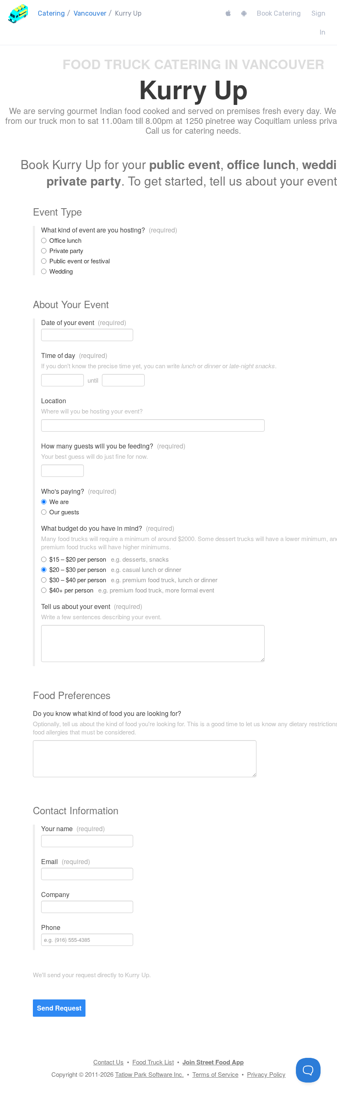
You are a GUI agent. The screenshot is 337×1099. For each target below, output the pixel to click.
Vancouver (90, 13)
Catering (51, 13)
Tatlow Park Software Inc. (149, 1074)
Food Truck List (153, 1061)
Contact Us (108, 1061)
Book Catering (279, 13)
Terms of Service (215, 1074)
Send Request (59, 1008)
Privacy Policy (266, 1074)
